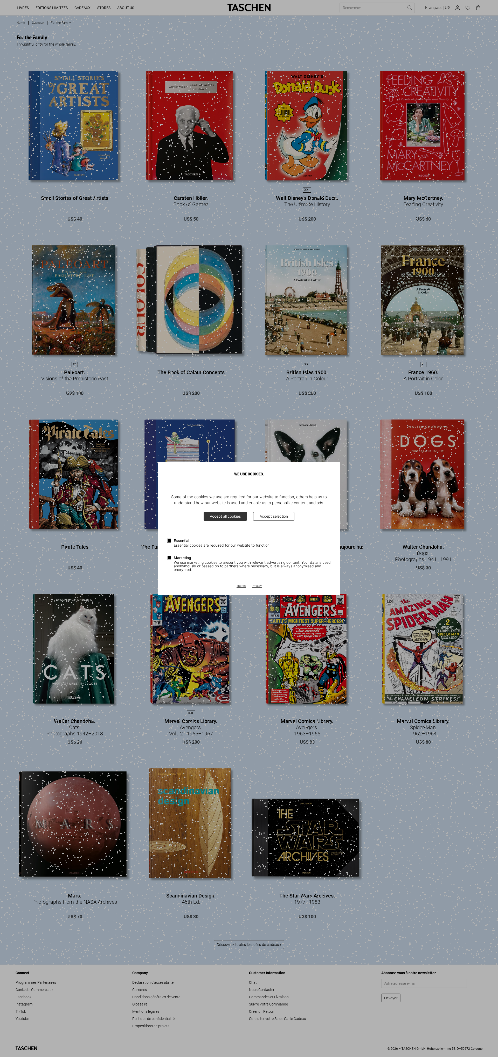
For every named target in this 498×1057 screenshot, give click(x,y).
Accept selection (274, 516)
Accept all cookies (225, 516)
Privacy (257, 586)
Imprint (241, 586)
